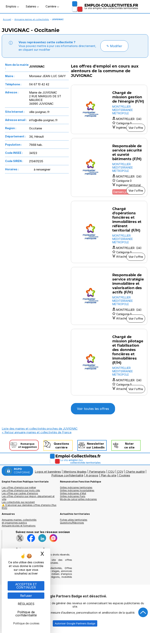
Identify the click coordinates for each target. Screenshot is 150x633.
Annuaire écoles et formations (19, 525)
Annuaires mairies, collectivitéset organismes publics (19, 521)
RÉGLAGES (26, 604)
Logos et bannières (48, 471)
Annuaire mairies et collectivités (31, 19)
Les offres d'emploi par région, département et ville (28, 498)
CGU (111, 471)
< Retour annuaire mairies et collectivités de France (36, 432)
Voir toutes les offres (93, 409)
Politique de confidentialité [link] (26, 613)
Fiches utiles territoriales (73, 519)
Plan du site (108, 475)
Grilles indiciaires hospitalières (77, 490)
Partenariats (97, 471)
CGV (120, 471)
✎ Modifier (114, 46)
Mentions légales (75, 471)
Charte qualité (135, 471)
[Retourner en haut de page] (143, 612)
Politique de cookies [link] (26, 623)
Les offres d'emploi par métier (19, 487)
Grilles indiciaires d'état (73, 493)
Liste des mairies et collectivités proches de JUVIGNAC (40, 428)
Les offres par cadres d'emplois (20, 493)
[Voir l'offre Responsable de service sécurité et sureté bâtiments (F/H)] (109, 167)
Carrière (51, 6)
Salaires (31, 6)
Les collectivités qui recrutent (18, 502)
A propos (92, 475)
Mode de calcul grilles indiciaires (78, 499)
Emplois (11, 6)
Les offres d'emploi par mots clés (21, 490)
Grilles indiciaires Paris (72, 496)
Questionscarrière (61, 445)
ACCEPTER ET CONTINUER (26, 585)
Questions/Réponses (72, 522)
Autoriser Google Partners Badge (75, 623)
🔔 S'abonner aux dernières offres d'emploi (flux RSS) (29, 506)
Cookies (124, 475)
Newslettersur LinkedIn (95, 445)
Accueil (7, 19)
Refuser (26, 596)
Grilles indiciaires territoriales (76, 487)
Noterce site (129, 445)
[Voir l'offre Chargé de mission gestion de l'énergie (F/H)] (109, 109)
